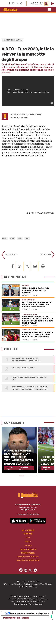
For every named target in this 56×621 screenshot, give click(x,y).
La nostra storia (28, 549)
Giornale (28, 534)
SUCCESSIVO (45, 255)
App (28, 538)
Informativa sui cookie (28, 557)
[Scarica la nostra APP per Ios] (19, 520)
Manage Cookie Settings (28, 561)
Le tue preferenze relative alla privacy (29, 613)
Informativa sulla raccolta (16, 617)
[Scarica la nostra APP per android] (37, 520)
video (4, 238)
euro (12, 238)
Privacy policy (28, 553)
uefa (27, 238)
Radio (28, 541)
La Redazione (28, 530)
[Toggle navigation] (49, 9)
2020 (20, 238)
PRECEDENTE (11, 255)
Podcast (28, 545)
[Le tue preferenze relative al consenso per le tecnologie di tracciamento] (51, 616)
